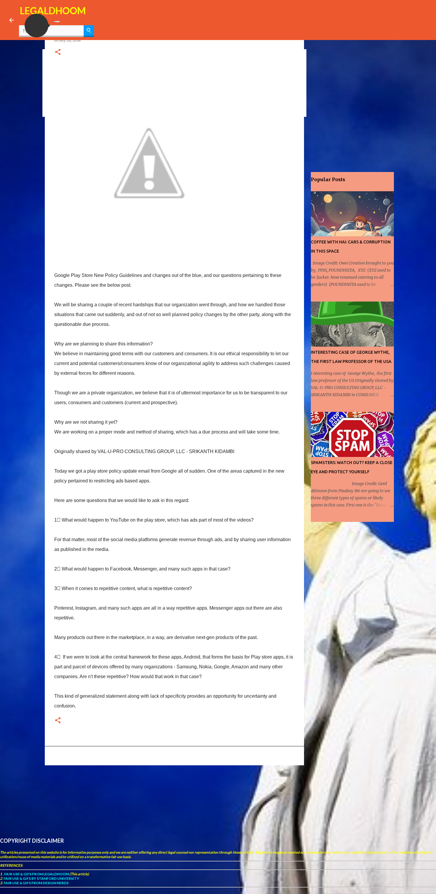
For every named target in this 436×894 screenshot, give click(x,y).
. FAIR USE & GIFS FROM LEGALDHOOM (35, 874)
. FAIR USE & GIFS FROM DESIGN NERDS (35, 883)
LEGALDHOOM (53, 10)
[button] (36, 25)
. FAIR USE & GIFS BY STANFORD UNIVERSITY (40, 878)
